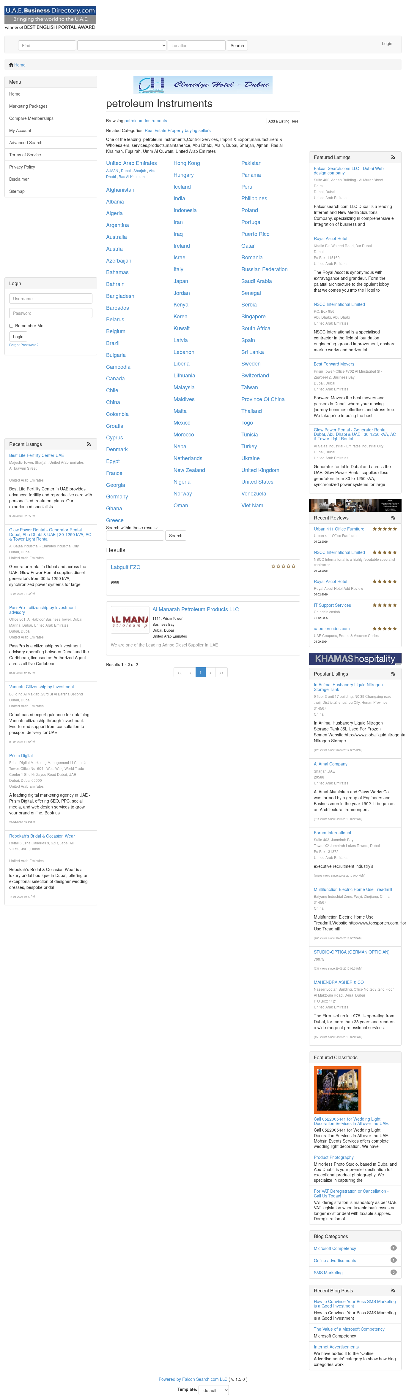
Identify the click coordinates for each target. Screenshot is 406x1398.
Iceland (182, 186)
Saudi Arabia (256, 281)
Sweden (251, 363)
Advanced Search (26, 142)
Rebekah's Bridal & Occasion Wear (42, 836)
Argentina (117, 224)
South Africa (255, 328)
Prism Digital (21, 755)
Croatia (114, 425)
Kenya (181, 304)
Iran (178, 221)
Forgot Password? (24, 344)
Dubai (126, 170)
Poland (249, 210)
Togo (247, 422)
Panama (251, 174)
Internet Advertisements (336, 1347)
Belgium (115, 331)
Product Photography (334, 1157)
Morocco (184, 434)
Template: (187, 1389)
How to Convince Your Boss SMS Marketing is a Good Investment (355, 1303)
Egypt (113, 461)
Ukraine (250, 458)
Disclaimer (19, 179)
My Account (20, 130)
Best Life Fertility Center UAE (36, 455)
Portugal (251, 221)
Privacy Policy (22, 167)
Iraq (178, 233)
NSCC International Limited (339, 304)
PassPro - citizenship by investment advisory (42, 609)
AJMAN (112, 170)
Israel (180, 257)
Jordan (182, 292)
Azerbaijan (118, 260)
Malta (180, 410)
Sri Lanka (252, 351)
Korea (181, 316)
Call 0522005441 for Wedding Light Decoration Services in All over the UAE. (351, 1121)
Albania (115, 201)
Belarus (115, 319)
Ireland (182, 245)
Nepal (181, 446)
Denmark (117, 449)
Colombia (117, 413)
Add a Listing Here (283, 120)
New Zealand (189, 470)
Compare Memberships (31, 118)
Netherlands (188, 458)
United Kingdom (260, 470)
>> (221, 672)
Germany (117, 496)
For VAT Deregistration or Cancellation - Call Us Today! (351, 1193)
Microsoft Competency (335, 1248)
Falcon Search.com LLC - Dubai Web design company (349, 170)
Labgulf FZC (125, 567)
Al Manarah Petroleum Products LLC (195, 609)
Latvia (181, 340)
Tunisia (249, 434)
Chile (112, 390)
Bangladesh (120, 295)
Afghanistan (120, 189)
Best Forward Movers (334, 364)
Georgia (115, 484)
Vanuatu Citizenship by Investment (41, 687)
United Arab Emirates (131, 162)
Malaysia (184, 387)
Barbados (117, 307)
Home (20, 65)
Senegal (251, 292)
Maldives (184, 399)
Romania (252, 257)
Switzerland (255, 375)
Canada (115, 378)
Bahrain (115, 283)
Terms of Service (25, 155)
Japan (181, 281)
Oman (181, 505)
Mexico (182, 422)
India (179, 198)
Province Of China (263, 399)
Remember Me (29, 325)
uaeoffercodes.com (332, 628)
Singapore (253, 316)
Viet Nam (252, 505)
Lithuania (184, 375)
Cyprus (114, 437)
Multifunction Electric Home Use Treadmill (353, 889)
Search (237, 45)
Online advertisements (335, 1260)
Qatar (248, 245)
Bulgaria (116, 354)
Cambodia (118, 366)
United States (257, 481)
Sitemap (17, 191)
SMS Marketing (328, 1272)
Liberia (182, 363)
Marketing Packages (28, 106)
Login (387, 43)
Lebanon (184, 351)
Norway (183, 493)
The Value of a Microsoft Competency (349, 1329)
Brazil (112, 343)
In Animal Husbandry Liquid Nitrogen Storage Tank (348, 686)
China (113, 402)
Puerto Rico (255, 233)
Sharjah (139, 170)
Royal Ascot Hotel (330, 238)
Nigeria (182, 481)
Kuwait (182, 328)
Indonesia (185, 210)
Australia (116, 236)
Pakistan (251, 162)
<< (179, 672)
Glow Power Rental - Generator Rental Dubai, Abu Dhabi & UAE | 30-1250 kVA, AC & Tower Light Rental (50, 534)
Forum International (332, 832)
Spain (248, 340)
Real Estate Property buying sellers (178, 130)
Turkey (249, 446)
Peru (246, 186)
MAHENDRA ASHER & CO (339, 982)
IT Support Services (332, 605)
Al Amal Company (330, 764)
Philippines (254, 198)
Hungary (184, 174)
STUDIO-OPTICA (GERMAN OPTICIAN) (352, 952)
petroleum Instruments (146, 120)
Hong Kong (187, 162)
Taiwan (249, 387)
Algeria (114, 213)
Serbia (249, 304)
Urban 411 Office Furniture (339, 529)
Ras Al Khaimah (132, 176)
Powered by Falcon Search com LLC (193, 1379)
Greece (115, 520)
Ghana (114, 508)
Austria (114, 248)
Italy (178, 269)
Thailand (251, 410)
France (114, 472)
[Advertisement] (50, 240)
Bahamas (117, 272)
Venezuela (253, 493)
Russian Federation (264, 269)
